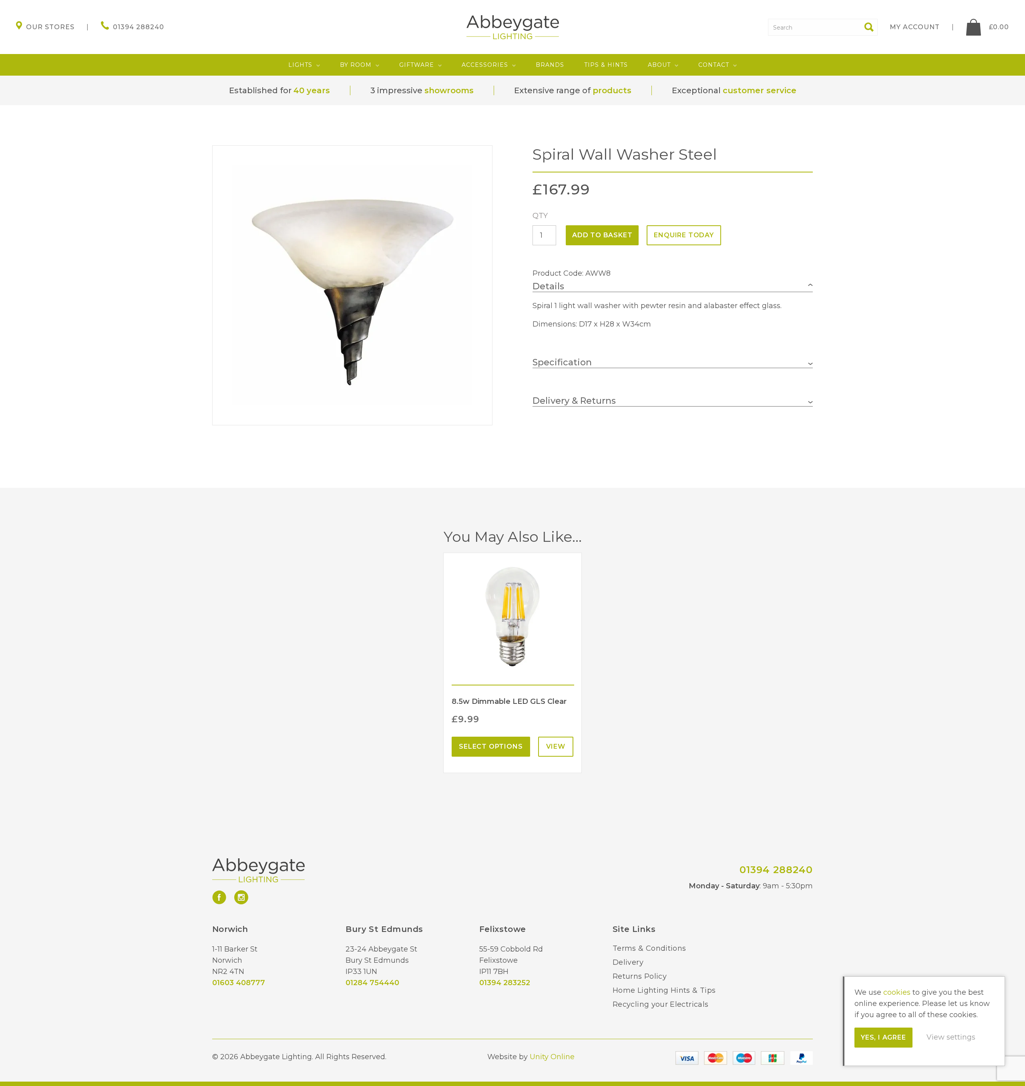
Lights (300, 64)
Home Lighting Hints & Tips (664, 990)
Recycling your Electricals (660, 1004)
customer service (759, 90)
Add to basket (602, 235)
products (612, 90)
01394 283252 (504, 982)
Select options (491, 746)
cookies (896, 992)
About (659, 64)
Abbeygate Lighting (512, 27)
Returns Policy (640, 976)
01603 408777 (238, 982)
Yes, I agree (883, 1037)
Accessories (485, 64)
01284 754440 (372, 982)
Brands (550, 64)
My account (915, 27)
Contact (713, 64)
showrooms (449, 90)
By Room (356, 64)
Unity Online (552, 1056)
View (555, 746)
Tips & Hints (606, 64)
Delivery (628, 962)
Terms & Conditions (649, 948)
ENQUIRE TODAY (683, 235)
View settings (951, 1037)
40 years (311, 90)
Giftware (416, 64)
